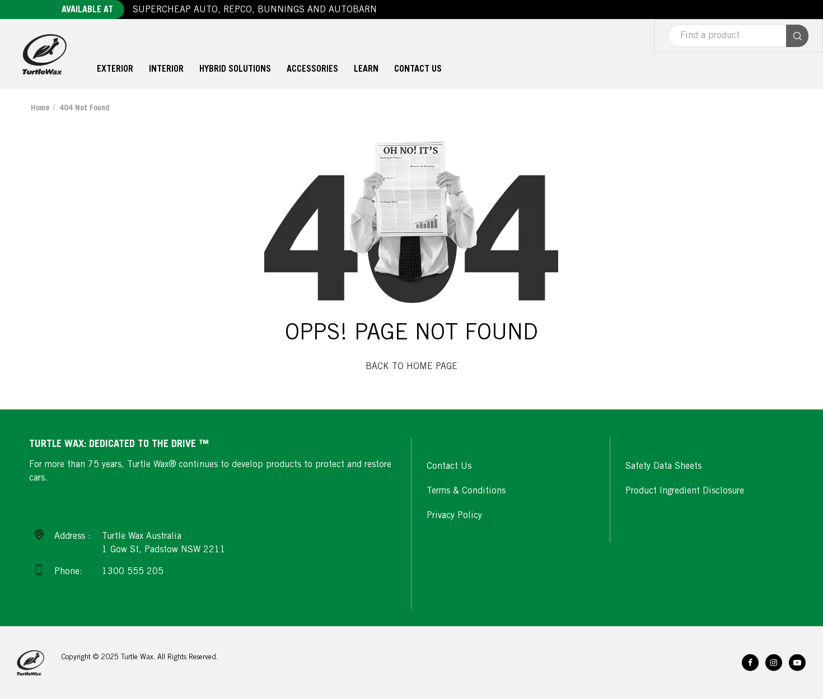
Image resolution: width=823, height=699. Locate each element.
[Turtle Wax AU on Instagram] (773, 662)
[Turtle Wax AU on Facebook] (750, 662)
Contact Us (449, 466)
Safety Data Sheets (663, 466)
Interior (166, 69)
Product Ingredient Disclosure (684, 491)
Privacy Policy (454, 515)
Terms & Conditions (466, 491)
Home (40, 109)
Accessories (312, 69)
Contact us (418, 69)
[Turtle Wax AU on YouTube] (797, 662)
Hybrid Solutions (235, 69)
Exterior (115, 69)
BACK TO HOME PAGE (411, 366)
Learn (366, 69)
